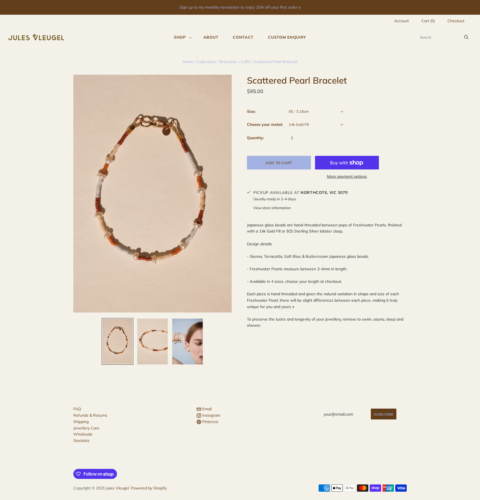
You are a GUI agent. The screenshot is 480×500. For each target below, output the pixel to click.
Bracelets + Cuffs (235, 61)
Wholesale (82, 434)
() (428, 20)
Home (187, 61)
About (211, 37)
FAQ (77, 408)
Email (206, 408)
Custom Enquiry (287, 37)
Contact (243, 37)
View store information (272, 208)
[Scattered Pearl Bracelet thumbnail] (117, 341)
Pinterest (209, 421)
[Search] (466, 37)
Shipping (81, 421)
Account (401, 20)
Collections (206, 61)
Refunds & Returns (90, 415)
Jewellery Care (86, 428)
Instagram (210, 415)
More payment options (347, 176)
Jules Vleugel (117, 488)
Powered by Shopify (149, 488)
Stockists (81, 440)
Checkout (456, 20)
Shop (180, 37)
